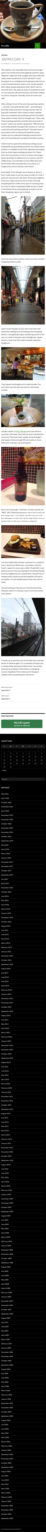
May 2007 (4, 1331)
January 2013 (6, 1041)
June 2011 (5, 1122)
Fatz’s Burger (21, 431)
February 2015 (6, 947)
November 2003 (7, 1510)
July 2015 (4, 930)
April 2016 (5, 905)
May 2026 (4, 794)
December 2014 (7, 956)
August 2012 (5, 1062)
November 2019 (7, 832)
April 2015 (5, 939)
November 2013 (7, 1003)
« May (4, 770)
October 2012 (6, 1054)
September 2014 (7, 964)
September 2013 (7, 1011)
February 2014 (6, 990)
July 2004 (4, 1476)
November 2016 (7, 888)
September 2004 (7, 1467)
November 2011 (7, 1101)
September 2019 (7, 841)
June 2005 (5, 1429)
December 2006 (7, 1352)
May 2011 (4, 1126)
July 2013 (4, 1020)
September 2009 (7, 1211)
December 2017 (7, 862)
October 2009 (6, 1207)
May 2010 (4, 1177)
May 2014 (4, 981)
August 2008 (5, 1267)
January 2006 (6, 1399)
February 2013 (6, 1037)
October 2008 (6, 1258)
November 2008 (7, 1254)
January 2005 (6, 1450)
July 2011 (4, 1118)
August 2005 (5, 1420)
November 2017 (7, 866)
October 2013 (6, 1007)
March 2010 (5, 1186)
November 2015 (7, 917)
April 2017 (5, 883)
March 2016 (5, 909)
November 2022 (7, 819)
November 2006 (7, 1356)
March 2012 (5, 1084)
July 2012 (4, 1067)
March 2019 (5, 854)
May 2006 (4, 1382)
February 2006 (6, 1395)
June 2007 (5, 1327)
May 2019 (4, 845)
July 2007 (4, 1322)
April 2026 (5, 798)
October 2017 (6, 871)
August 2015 (5, 926)
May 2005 (4, 1433)
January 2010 (6, 1194)
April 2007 (5, 1335)
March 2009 (5, 1237)
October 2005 (6, 1412)
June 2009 (5, 1224)
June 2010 (5, 1173)
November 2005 (7, 1408)
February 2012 (6, 1088)
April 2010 (5, 1182)
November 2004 (7, 1459)
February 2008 (6, 1292)
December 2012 (7, 1045)
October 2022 (6, 824)
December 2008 (7, 1250)
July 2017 (4, 879)
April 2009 (5, 1233)
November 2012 (7, 1050)
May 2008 (4, 1280)
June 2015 (5, 934)
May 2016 (4, 900)
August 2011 (5, 1113)
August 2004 (5, 1471)
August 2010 (5, 1165)
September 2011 (7, 1109)
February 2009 (6, 1241)
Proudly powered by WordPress (11, 1529)
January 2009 (6, 1246)
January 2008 (6, 1297)
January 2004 (6, 1501)
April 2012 (5, 1079)
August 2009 (5, 1216)
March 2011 (5, 1135)
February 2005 (6, 1446)
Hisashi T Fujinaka (22, 64)
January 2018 (6, 858)
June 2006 (5, 1378)
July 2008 (4, 1271)
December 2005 (7, 1403)
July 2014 (4, 973)
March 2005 (5, 1442)
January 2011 (6, 1143)
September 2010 (7, 1160)
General (4, 55)
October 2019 (6, 836)
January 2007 (6, 1348)
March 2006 (5, 1390)
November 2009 (7, 1203)
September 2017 (7, 875)
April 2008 (5, 1284)
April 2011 (5, 1131)
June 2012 (5, 1071)
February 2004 (6, 1497)
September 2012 (7, 1058)
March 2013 (5, 1033)
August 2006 (5, 1369)
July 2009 (4, 1220)
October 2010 (6, 1156)
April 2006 (5, 1386)
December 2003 (7, 1506)
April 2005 (5, 1437)
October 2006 (6, 1361)
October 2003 (6, 1514)
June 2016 (5, 896)
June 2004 (5, 1480)
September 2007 (7, 1314)
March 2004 (5, 1493)
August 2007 (5, 1318)
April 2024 (5, 811)
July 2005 (4, 1425)
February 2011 (6, 1139)
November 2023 (7, 815)
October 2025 (6, 802)
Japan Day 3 (7, 688)
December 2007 (7, 1301)
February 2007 (6, 1344)
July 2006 (4, 1373)
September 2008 (7, 1263)
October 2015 (6, 922)
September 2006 (7, 1365)
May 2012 (4, 1075)
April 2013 (5, 1028)
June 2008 (5, 1275)
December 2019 (7, 828)
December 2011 (7, 1096)
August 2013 (5, 1015)
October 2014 (6, 960)
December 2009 (7, 1199)
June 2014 (5, 977)
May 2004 (4, 1484)
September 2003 (7, 1518)
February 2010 (6, 1190)
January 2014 (6, 994)
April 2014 (5, 986)
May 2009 (4, 1229)
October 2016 (6, 892)
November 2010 (7, 1152)
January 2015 (6, 952)
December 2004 (7, 1454)
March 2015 (5, 943)
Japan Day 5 (5, 697)
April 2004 (5, 1488)
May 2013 (4, 1024)
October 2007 (6, 1310)
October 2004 (6, 1463)
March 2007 (5, 1339)
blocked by (24, 724)
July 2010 (4, 1169)
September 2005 (7, 1416)
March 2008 (5, 1288)
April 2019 (5, 849)
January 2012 (6, 1092)
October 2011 (6, 1105)
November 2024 (7, 807)
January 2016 (6, 913)
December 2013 (7, 998)
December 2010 (7, 1148)
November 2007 (7, 1305)
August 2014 (5, 969)
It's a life (5, 45)
